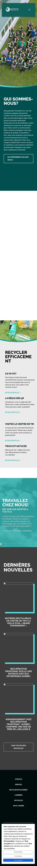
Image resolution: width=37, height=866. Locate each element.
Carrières (18, 795)
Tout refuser (18, 856)
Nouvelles (18, 800)
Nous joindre (18, 806)
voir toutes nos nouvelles (18, 747)
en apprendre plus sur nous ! (18, 158)
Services (18, 784)
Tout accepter (18, 860)
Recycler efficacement (18, 790)
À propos (18, 779)
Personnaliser (18, 852)
